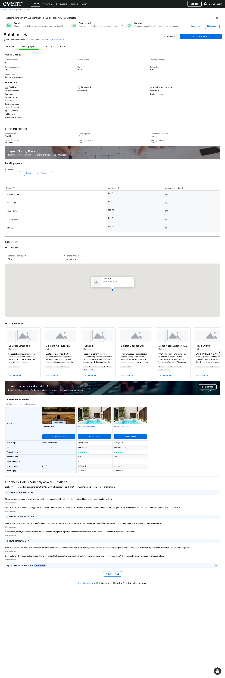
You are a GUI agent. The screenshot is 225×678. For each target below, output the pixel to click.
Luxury (84, 4)
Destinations (61, 4)
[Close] (217, 18)
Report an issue (85, 583)
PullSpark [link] (88, 345)
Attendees (9, 169)
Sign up (212, 4)
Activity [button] (48, 367)
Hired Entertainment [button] (61, 367)
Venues (36, 4)
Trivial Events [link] (203, 345)
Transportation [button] (13, 367)
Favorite (171, 37)
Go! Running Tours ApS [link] (58, 345)
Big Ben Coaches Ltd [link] (132, 345)
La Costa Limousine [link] (19, 345)
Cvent (4, 10)
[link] (22, 336)
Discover (74, 4)
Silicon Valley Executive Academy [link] (172, 345)
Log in (219, 4)
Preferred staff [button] (88, 370)
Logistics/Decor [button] (106, 367)
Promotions (48, 4)
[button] (18, 173)
